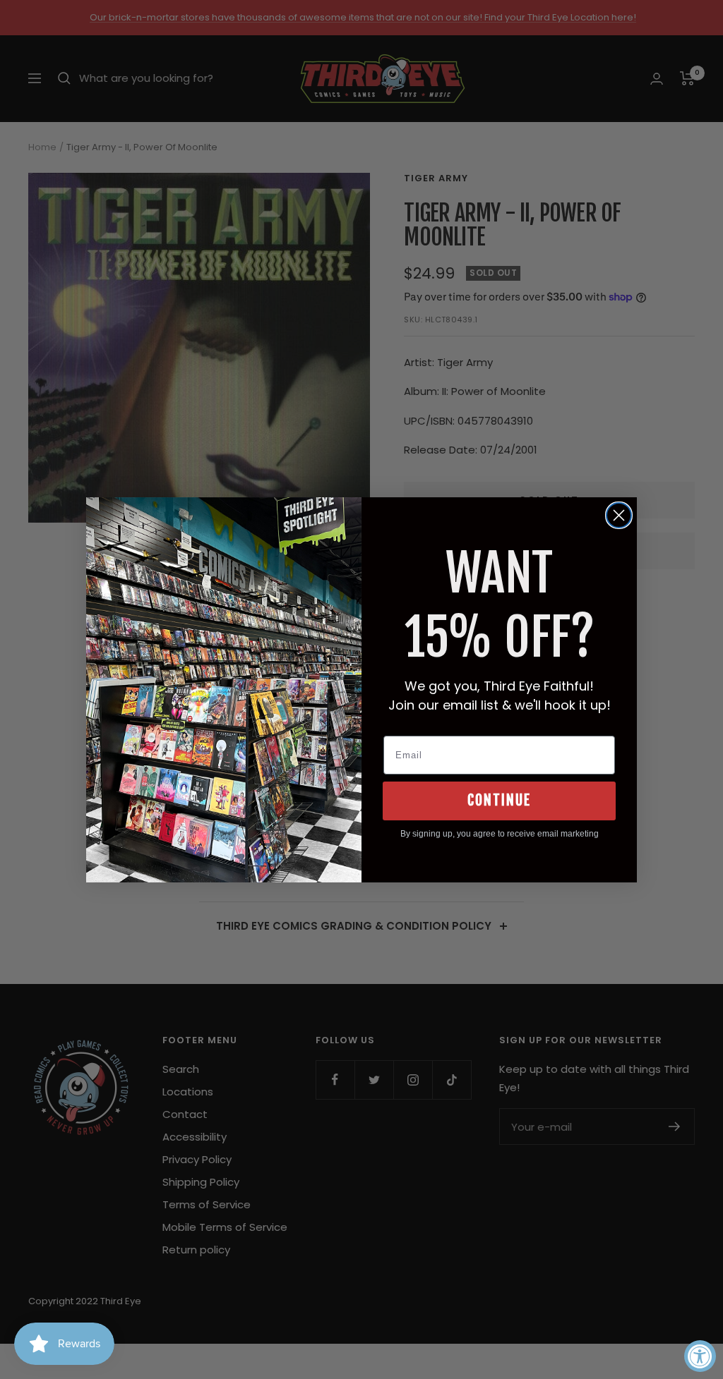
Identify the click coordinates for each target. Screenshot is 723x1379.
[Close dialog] (619, 515)
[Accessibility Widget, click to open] (700, 1356)
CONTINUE (499, 800)
